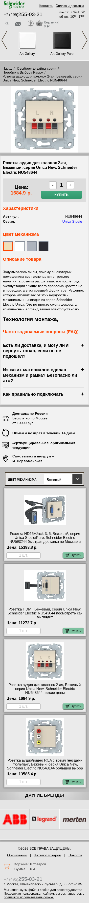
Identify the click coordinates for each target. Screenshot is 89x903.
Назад (7, 68)
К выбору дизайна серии (37, 68)
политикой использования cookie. (29, 897)
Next (85, 40)
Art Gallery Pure (61, 54)
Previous (4, 40)
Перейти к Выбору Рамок (22, 72)
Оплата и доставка (70, 6)
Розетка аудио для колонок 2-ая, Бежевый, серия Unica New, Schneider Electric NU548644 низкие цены (45, 689)
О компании (17, 855)
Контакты (46, 6)
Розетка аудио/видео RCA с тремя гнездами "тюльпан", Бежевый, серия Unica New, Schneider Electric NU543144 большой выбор (45, 764)
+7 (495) (23, 15)
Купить (61, 195)
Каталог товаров (47, 855)
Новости (75, 855)
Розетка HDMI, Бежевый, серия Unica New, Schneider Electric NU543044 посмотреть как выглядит (44, 613)
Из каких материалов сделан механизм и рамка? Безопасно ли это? (40, 375)
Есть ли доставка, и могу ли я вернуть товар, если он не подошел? (36, 351)
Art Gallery (27, 54)
